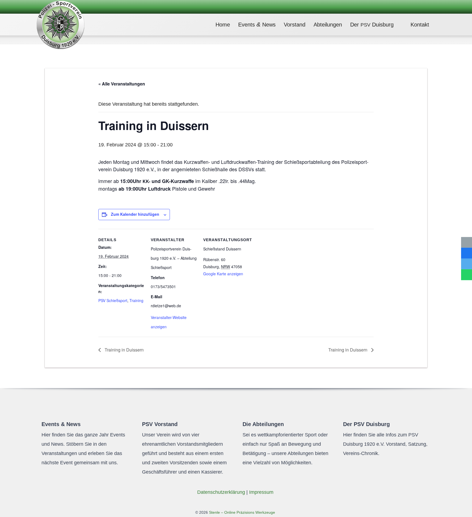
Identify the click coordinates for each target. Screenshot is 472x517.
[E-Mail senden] (466, 242)
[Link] (60, 24)
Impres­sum (261, 492)
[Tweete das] (466, 264)
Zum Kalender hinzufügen (135, 214)
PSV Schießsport (112, 300)
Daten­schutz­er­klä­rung (221, 492)
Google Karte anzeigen (223, 273)
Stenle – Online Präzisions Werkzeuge (241, 512)
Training (136, 300)
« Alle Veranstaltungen (121, 84)
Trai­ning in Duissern (124, 350)
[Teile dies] (466, 253)
